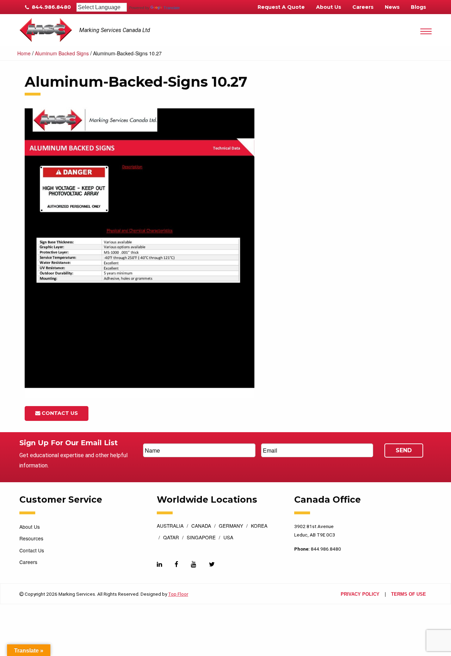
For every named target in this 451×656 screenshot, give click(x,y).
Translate (171, 8)
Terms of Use (408, 594)
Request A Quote (281, 7)
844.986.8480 (50, 7)
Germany (231, 526)
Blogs (418, 7)
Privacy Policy (360, 594)
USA (228, 538)
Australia (170, 526)
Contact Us (59, 413)
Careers (362, 7)
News (392, 7)
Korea (259, 526)
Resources (31, 538)
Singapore (201, 538)
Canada (201, 526)
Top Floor (178, 594)
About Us (328, 7)
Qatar (171, 538)
